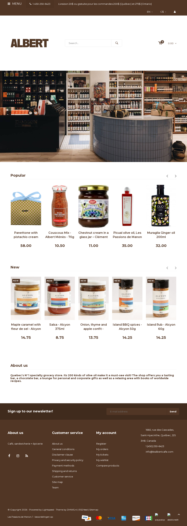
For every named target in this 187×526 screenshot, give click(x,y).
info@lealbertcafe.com (159, 451)
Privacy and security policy (67, 460)
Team (55, 487)
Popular (18, 175)
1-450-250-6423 (41, 3)
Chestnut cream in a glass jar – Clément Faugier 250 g (93, 235)
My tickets (102, 454)
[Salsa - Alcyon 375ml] (60, 298)
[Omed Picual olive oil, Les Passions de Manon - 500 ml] (127, 206)
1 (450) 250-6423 (155, 446)
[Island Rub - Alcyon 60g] (161, 298)
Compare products (107, 465)
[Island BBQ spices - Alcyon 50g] (127, 298)
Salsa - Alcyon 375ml (59, 327)
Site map (57, 482)
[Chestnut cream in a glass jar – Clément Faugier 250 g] (93, 206)
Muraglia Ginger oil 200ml (161, 235)
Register (101, 443)
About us (57, 443)
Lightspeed (48, 509)
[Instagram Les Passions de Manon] (18, 456)
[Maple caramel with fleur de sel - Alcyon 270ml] (26, 298)
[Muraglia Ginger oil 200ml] (161, 206)
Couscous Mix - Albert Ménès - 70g (59, 235)
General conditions (63, 449)
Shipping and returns (64, 471)
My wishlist (102, 460)
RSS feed (83, 509)
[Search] (116, 43)
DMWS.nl (72, 509)
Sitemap (93, 509)
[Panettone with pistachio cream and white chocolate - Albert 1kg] (26, 206)
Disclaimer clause (62, 454)
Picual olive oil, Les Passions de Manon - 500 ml (127, 235)
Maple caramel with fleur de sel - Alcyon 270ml (26, 327)
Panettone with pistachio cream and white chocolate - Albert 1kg (26, 235)
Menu (17, 3)
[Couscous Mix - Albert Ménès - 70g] (60, 206)
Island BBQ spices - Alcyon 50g (127, 327)
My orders (102, 449)
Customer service (62, 476)
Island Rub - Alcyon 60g (161, 327)
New (14, 267)
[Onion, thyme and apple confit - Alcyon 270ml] (93, 298)
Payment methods (63, 465)
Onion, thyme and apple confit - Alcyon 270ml (93, 327)
